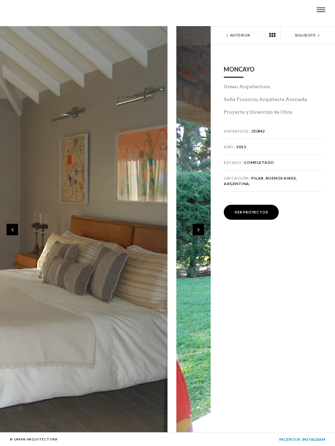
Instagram (314, 439)
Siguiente (306, 35)
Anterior (239, 35)
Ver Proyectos (251, 212)
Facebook (290, 439)
